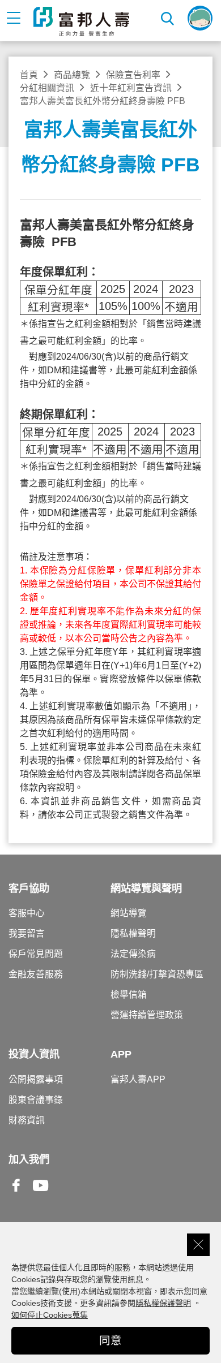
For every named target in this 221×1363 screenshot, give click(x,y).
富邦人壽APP (137, 1079)
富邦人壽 (81, 21)
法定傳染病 (133, 954)
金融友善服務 (35, 974)
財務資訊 (26, 1120)
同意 (110, 1340)
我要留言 (26, 933)
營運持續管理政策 (146, 1015)
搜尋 (168, 18)
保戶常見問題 (35, 954)
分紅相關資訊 (47, 88)
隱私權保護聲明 (163, 1303)
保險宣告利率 (133, 75)
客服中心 (26, 913)
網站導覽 (128, 913)
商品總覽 (72, 75)
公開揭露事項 (35, 1079)
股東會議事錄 (35, 1100)
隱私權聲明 (133, 933)
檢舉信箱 (128, 994)
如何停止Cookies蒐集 (49, 1314)
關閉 (198, 1244)
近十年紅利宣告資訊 (131, 88)
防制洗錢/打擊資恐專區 (156, 974)
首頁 (29, 75)
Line (65, 1186)
